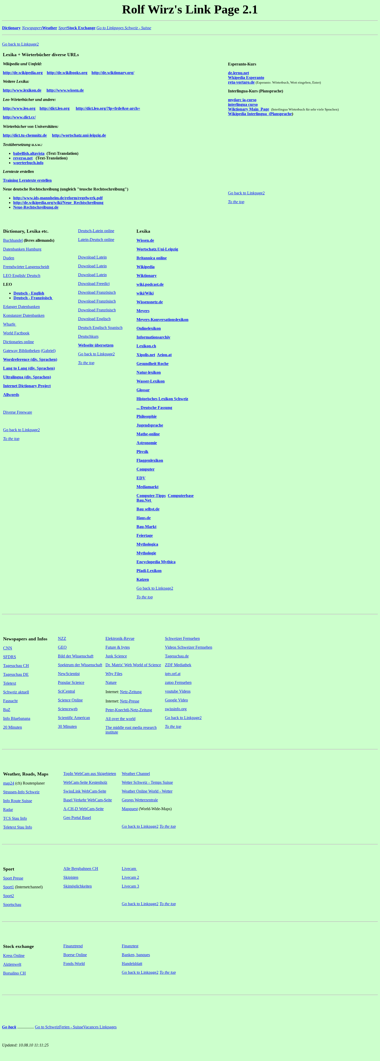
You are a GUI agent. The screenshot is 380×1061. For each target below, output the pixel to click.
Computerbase (181, 495)
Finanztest (130, 946)
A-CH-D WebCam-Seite (83, 809)
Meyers (142, 311)
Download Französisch (97, 292)
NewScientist (69, 673)
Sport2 (8, 896)
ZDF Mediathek (178, 665)
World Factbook (16, 333)
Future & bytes (117, 647)
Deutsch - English (28, 293)
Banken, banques (136, 955)
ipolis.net (147, 355)
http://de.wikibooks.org (67, 72)
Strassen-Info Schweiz (21, 792)
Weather (49, 28)
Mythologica (147, 544)
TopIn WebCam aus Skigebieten (89, 773)
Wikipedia (145, 267)
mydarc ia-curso (242, 100)
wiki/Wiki (145, 293)
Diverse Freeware (17, 412)
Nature (111, 682)
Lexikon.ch (146, 346)
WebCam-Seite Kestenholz (85, 782)
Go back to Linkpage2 (20, 44)
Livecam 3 (130, 886)
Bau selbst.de (147, 509)
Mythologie (146, 553)
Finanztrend (73, 946)
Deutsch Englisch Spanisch (100, 327)
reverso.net (23, 158)
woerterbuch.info (28, 162)
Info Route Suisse (17, 801)
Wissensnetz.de (149, 302)
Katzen (142, 579)
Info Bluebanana (16, 718)
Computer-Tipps (151, 495)
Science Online (70, 700)
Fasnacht (10, 701)
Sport (62, 28)
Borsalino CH (14, 973)
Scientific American (74, 717)
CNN (7, 648)
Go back (9, 1027)
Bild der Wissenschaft (75, 656)
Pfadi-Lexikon (149, 570)
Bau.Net (144, 500)
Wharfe (9, 324)
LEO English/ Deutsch (21, 275)
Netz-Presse (129, 701)
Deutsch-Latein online (96, 231)
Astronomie (146, 443)
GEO (62, 647)
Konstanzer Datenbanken (23, 315)
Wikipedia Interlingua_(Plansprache (260, 114)
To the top (236, 202)
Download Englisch (94, 319)
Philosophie (146, 416)
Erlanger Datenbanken (21, 306)
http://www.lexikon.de (22, 90)
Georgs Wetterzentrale (140, 800)
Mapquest (130, 809)
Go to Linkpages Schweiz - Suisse (123, 28)
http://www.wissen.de (65, 90)
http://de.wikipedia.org (23, 72)
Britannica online (151, 258)
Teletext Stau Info (17, 827)
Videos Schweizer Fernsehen (188, 647)
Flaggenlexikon (149, 460)
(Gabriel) (48, 350)
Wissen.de (145, 240)
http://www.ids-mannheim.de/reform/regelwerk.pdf (58, 198)
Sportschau (12, 904)
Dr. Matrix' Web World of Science (133, 665)
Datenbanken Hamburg (22, 249)
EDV (141, 478)
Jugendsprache (149, 425)
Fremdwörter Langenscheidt (26, 267)
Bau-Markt (146, 526)
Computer (145, 469)
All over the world (120, 718)
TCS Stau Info (15, 818)
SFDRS (9, 657)
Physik (142, 451)
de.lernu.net (238, 73)
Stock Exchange (81, 28)
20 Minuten (12, 727)
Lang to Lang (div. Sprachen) (29, 368)
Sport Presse (13, 878)
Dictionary (11, 28)
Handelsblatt (132, 963)
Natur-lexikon (148, 372)
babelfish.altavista (28, 153)
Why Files (113, 673)
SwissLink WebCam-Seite (84, 791)
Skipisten (70, 877)
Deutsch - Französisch (33, 298)
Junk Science (116, 656)
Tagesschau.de (177, 656)
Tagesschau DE (16, 674)
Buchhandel (13, 240)
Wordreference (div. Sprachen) (30, 359)
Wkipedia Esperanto (246, 77)
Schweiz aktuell (16, 692)
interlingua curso (243, 104)
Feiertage (144, 535)
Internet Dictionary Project (27, 386)
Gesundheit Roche (152, 363)
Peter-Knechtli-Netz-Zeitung (128, 710)
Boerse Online (75, 955)
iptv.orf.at (172, 673)
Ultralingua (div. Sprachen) (27, 377)
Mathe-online (148, 434)
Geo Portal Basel (77, 817)
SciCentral (66, 691)
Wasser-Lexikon (150, 381)
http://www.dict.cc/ (19, 117)
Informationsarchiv (153, 337)
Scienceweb (68, 709)
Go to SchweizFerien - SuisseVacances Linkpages (76, 1027)
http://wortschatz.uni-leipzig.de (79, 135)
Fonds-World (74, 963)
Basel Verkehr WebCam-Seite (87, 800)
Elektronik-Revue (119, 638)
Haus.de (143, 518)
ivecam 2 (131, 877)
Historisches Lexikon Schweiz (162, 399)
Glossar (143, 390)
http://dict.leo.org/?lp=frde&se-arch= (108, 108)
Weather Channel (136, 773)
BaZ (6, 709)
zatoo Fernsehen (178, 682)
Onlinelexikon (148, 328)
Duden (8, 258)
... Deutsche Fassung (154, 407)
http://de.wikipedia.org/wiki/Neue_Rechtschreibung (58, 202)
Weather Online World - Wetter (147, 791)
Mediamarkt (147, 487)
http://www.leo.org (19, 108)
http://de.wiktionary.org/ (113, 72)
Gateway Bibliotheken (21, 350)
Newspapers (32, 28)
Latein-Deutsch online (96, 239)
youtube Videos (178, 691)
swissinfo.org (176, 709)
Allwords (11, 394)
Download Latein (92, 257)
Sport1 (8, 887)
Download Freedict (94, 283)
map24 (8, 783)
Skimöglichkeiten (77, 886)
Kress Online (14, 955)
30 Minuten (67, 726)
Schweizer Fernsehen (182, 638)
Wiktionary (146, 275)
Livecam (129, 868)
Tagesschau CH (16, 665)
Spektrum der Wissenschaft (80, 665)
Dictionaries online (18, 342)
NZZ (62, 638)
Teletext (9, 683)
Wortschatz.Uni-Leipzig (157, 249)
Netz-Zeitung (131, 692)
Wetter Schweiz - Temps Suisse (147, 782)
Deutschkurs (88, 336)
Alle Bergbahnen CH (80, 868)
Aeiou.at (164, 355)
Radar (8, 809)
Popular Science (71, 682)
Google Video (176, 700)
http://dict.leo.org (55, 108)
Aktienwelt (12, 964)
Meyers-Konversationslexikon (162, 319)
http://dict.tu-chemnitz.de (25, 135)
